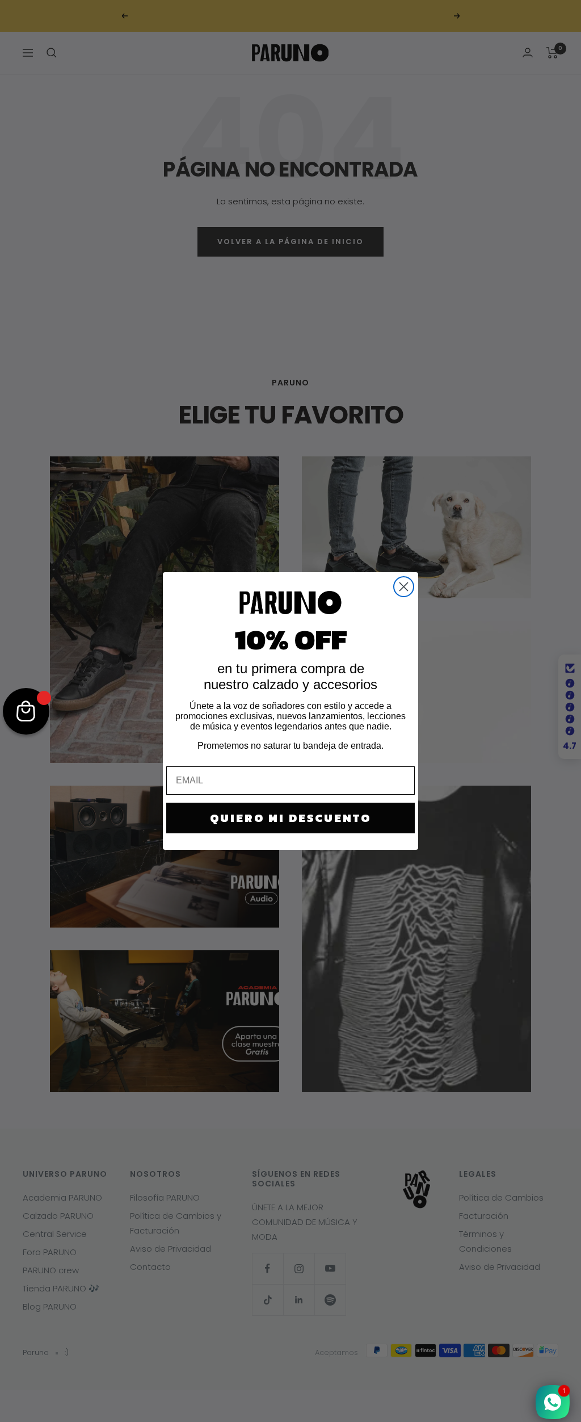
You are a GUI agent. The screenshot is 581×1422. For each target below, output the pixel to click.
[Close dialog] (404, 587)
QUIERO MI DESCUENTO (290, 818)
